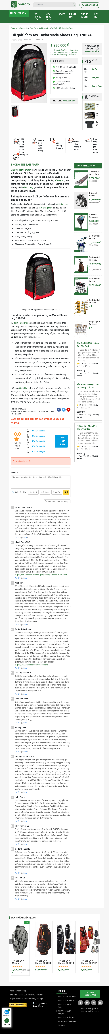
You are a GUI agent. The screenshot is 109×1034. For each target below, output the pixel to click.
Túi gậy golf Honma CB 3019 (66, 961)
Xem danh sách (92, 51)
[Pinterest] (68, 410)
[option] (29, 73)
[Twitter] (64, 410)
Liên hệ (96, 15)
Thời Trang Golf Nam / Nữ (40, 28)
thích (25, 537)
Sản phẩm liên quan (23, 917)
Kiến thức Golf (48, 16)
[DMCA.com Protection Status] (18, 1005)
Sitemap (62, 1025)
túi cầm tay (62, 204)
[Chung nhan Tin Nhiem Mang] (43, 1005)
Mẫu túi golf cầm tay (21, 170)
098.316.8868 (91, 5)
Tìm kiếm (46, 501)
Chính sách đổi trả (66, 1000)
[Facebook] (59, 410)
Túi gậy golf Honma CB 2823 (43, 961)
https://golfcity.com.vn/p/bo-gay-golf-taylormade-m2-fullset (41, 575)
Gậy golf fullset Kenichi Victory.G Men (93, 194)
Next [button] (98, 941)
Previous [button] (11, 941)
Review (62, 14)
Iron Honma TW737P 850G (98, 105)
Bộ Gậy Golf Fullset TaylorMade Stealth (94, 280)
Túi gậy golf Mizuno (18, 961)
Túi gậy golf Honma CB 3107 (89, 961)
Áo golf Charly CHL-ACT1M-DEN (98, 123)
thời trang (28, 187)
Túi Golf (54, 28)
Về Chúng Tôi (38, 16)
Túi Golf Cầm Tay (65, 28)
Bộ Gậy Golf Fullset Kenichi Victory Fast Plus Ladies (95, 237)
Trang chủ (14, 28)
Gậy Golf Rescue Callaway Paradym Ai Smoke (94, 215)
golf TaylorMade (22, 323)
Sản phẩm (24, 28)
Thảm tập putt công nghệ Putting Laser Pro (95, 173)
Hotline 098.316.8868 (90, 993)
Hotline (64, 101)
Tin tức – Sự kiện (85, 15)
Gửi (66, 492)
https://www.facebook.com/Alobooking (31, 665)
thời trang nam (45, 207)
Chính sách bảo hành (67, 996)
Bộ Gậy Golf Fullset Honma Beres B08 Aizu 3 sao (95, 301)
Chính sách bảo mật (66, 1017)
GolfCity (23, 388)
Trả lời (17, 537)
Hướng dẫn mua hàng (67, 1021)
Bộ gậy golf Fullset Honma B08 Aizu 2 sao (94, 322)
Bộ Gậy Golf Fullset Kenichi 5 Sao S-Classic (95, 258)
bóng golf (59, 180)
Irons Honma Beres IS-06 (98, 114)
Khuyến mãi (73, 15)
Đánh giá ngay (62, 441)
